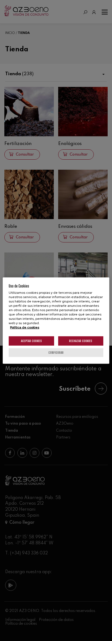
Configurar (56, 353)
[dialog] (56, 320)
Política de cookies (24, 327)
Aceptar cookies (31, 341)
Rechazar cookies (80, 341)
